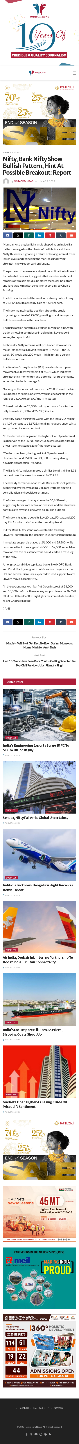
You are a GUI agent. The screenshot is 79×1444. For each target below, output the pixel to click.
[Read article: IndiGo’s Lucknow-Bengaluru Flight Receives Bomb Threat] (39, 855)
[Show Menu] (74, 73)
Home (6, 152)
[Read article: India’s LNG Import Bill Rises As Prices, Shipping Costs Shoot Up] (39, 999)
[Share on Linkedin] (39, 235)
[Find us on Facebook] (27, 1434)
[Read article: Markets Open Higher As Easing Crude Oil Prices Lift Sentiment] (39, 1071)
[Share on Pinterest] (50, 235)
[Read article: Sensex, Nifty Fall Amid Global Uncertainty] (39, 787)
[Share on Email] (71, 235)
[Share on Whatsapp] (29, 235)
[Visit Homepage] (37, 73)
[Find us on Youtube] (36, 1434)
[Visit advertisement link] (39, 33)
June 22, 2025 (47, 181)
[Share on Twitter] (18, 235)
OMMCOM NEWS (23, 181)
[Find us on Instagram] (41, 1434)
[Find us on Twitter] (31, 1434)
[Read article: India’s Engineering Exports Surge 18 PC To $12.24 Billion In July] (39, 715)
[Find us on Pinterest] (45, 1434)
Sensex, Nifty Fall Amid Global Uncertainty (35, 818)
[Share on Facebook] (7, 235)
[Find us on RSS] (50, 1434)
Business (16, 152)
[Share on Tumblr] (61, 235)
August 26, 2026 (12, 755)
